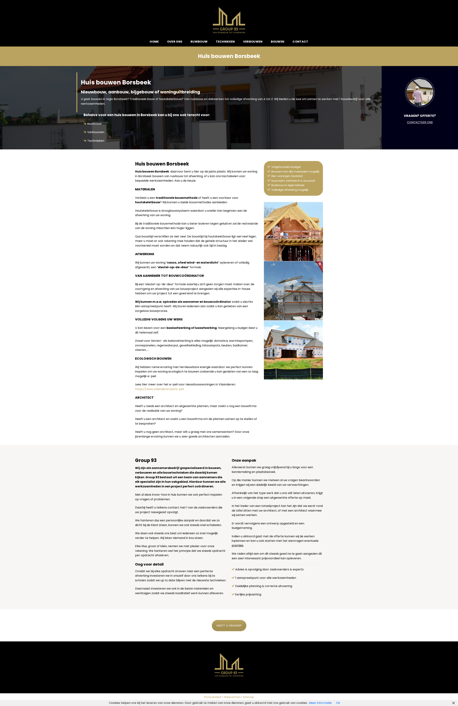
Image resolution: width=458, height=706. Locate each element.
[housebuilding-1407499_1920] (293, 290)
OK (338, 703)
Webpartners (232, 697)
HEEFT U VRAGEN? (229, 626)
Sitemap (248, 697)
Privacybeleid (212, 697)
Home (154, 42)
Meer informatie (320, 703)
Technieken (225, 42)
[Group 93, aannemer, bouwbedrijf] (293, 231)
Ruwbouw (199, 42)
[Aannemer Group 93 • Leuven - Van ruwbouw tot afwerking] (229, 20)
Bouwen (277, 42)
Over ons (174, 42)
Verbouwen (253, 42)
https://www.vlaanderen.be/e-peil (159, 389)
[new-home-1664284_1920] (293, 349)
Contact (300, 42)
